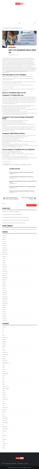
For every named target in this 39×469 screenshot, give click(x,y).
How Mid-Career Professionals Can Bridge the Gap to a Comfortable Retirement (22, 186)
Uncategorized (4, 443)
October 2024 (4, 275)
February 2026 (4, 245)
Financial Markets (5, 373)
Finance (14, 47)
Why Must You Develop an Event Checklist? (27, 198)
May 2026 (3, 239)
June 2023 (4, 309)
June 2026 (4, 237)
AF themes (29, 467)
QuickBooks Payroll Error (26, 164)
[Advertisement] (19, 14)
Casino (3, 348)
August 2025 (4, 256)
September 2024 (5, 277)
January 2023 (4, 320)
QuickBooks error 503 (18, 164)
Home (3, 463)
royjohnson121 (12, 54)
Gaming (3, 382)
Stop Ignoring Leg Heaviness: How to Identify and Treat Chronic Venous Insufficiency (16, 220)
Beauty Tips (4, 341)
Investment (4, 394)
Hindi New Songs (8, 463)
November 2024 (4, 273)
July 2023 (3, 307)
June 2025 (4, 260)
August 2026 (4, 235)
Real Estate (4, 430)
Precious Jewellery (5, 428)
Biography (4, 343)
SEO (3, 433)
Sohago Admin (12, 173)
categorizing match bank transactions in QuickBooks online (16, 71)
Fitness (3, 375)
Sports (3, 437)
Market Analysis (5, 407)
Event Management (5, 362)
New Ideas (4, 411)
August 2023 (4, 305)
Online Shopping (5, 422)
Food (3, 377)
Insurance (4, 392)
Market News (4, 409)
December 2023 (4, 296)
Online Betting (4, 418)
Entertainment (4, 360)
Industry (3, 390)
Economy (3, 356)
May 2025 (3, 262)
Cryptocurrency (4, 352)
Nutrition (3, 416)
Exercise (3, 365)
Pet (3, 424)
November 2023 (4, 298)
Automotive (4, 339)
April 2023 (4, 313)
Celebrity (3, 350)
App (3, 331)
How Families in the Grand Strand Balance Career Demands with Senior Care (21, 191)
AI (2, 328)
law (3, 401)
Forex (3, 379)
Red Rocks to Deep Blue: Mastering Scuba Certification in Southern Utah (21, 172)
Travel (3, 441)
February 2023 (4, 317)
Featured (3, 369)
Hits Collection (4, 386)
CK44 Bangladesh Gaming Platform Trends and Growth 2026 (12, 214)
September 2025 (5, 254)
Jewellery (4, 396)
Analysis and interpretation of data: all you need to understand (12, 198)
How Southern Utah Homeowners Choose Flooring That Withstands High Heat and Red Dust (22, 182)
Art (2, 333)
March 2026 (4, 243)
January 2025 (4, 269)
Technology (4, 439)
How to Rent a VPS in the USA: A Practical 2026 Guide (10, 211)
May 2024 (3, 286)
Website (3, 447)
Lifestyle (3, 403)
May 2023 (3, 311)
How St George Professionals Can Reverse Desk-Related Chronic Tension (21, 176)
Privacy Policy (14, 463)
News (3, 413)
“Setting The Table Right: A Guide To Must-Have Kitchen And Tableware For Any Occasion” (21, 229)
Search (3, 203)
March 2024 (4, 290)
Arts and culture (5, 337)
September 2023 (5, 303)
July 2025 (3, 258)
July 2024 (3, 281)
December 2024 (4, 271)
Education (4, 358)
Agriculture (4, 326)
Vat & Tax (3, 445)
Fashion (3, 367)
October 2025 (4, 252)
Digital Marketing (5, 354)
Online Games (4, 420)
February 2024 (4, 292)
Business (10, 47)
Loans (3, 405)
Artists (3, 335)
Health (3, 384)
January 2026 (4, 247)
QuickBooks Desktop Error (9, 164)
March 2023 (4, 315)
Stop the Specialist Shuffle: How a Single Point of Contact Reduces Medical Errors (15, 217)
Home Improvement (5, 388)
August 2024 (4, 279)
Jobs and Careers (5, 399)
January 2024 (4, 294)
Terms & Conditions (20, 463)
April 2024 (4, 288)
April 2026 (4, 241)
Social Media (4, 435)
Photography (4, 426)
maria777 (4, 229)
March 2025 (4, 264)
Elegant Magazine (24, 467)
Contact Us (26, 463)
